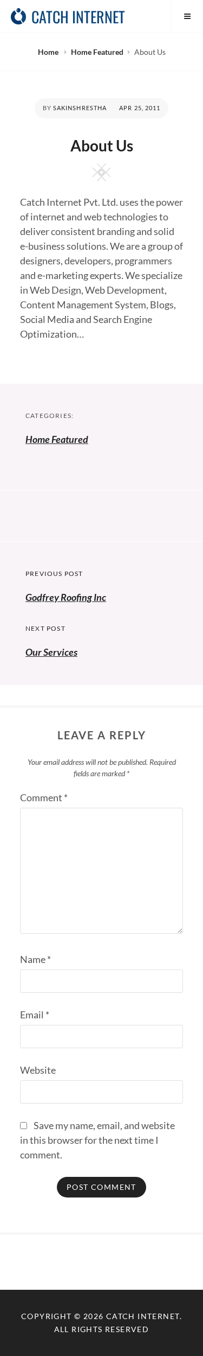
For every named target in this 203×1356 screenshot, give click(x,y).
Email (34, 1015)
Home (49, 51)
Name (35, 959)
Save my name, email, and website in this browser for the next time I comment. (97, 1140)
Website (38, 1070)
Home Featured (97, 51)
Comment (44, 797)
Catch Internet (78, 16)
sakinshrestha (80, 107)
